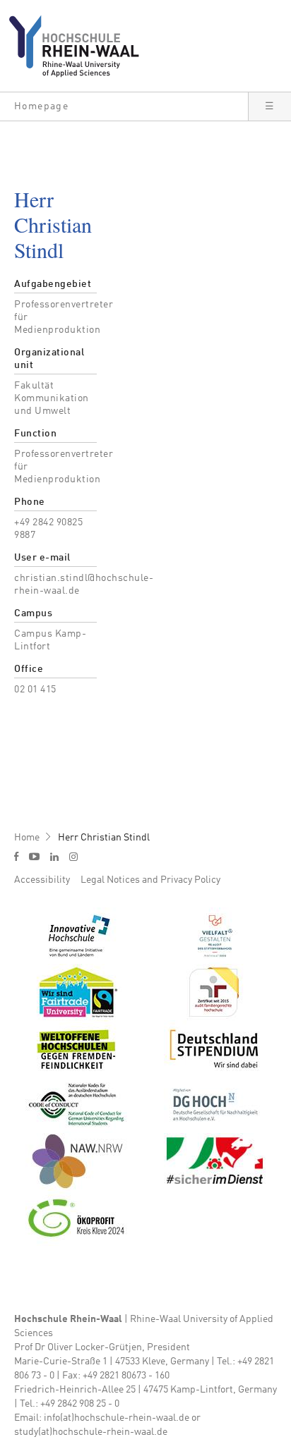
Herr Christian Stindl (104, 838)
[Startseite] (79, 45)
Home (27, 838)
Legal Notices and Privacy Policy (150, 880)
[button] (124, 106)
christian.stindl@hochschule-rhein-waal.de (83, 584)
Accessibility (42, 880)
